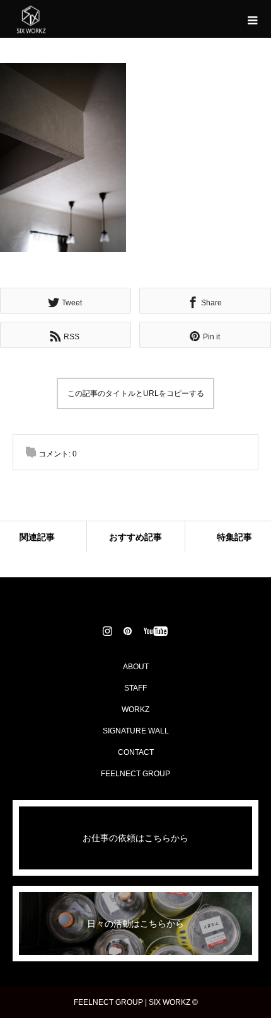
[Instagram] (107, 631)
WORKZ (135, 709)
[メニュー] (252, 19)
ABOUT (136, 666)
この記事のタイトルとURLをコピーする (135, 393)
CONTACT (136, 752)
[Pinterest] (128, 631)
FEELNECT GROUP (135, 773)
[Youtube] (156, 631)
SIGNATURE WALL (136, 731)
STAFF (135, 688)
